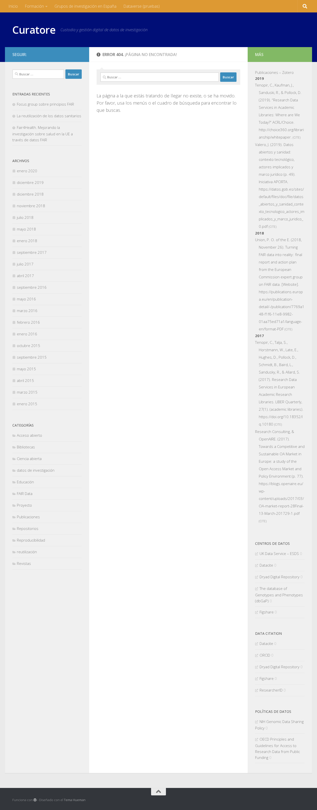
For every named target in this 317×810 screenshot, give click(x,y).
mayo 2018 (26, 229)
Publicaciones (28, 516)
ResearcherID (271, 690)
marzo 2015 (27, 392)
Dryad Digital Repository (279, 576)
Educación (25, 481)
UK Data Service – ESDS (279, 553)
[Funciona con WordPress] (35, 800)
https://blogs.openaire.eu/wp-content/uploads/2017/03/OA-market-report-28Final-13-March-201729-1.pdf (281, 498)
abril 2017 (25, 275)
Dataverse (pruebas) (141, 6)
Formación (34, 6)
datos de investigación (35, 470)
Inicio (13, 6)
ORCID (265, 655)
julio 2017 (25, 263)
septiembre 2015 (32, 357)
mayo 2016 (26, 298)
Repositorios (27, 528)
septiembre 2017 (32, 252)
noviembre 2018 (31, 205)
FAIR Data (24, 493)
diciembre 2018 (30, 194)
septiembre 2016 (32, 287)
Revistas (24, 563)
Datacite (266, 565)
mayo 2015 (26, 368)
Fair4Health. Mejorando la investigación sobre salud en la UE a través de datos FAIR (42, 133)
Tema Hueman (74, 800)
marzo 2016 (27, 310)
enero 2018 (27, 240)
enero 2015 (27, 403)
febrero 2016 (28, 322)
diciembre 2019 (30, 182)
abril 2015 (25, 380)
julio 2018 (25, 217)
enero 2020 (27, 170)
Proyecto (24, 505)
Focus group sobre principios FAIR (45, 104)
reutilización (27, 551)
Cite (296, 137)
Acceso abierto (29, 435)
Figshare (267, 611)
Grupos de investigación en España (85, 6)
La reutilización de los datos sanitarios (49, 115)
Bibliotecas (26, 446)
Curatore (33, 30)
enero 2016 (27, 333)
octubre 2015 (28, 345)
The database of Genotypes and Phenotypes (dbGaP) (279, 594)
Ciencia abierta (29, 458)
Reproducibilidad (31, 540)
